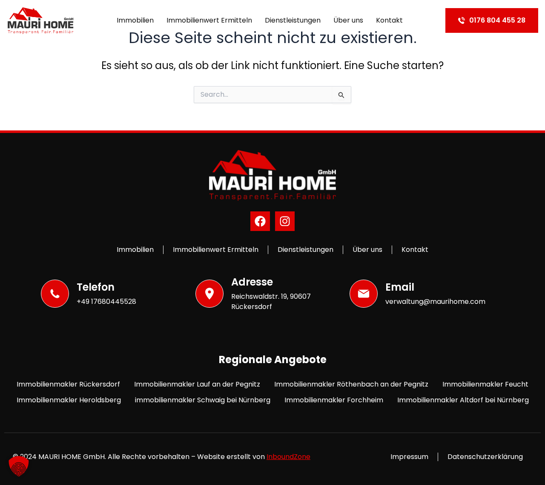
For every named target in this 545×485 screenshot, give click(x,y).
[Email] (364, 294)
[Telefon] (55, 294)
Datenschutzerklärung (485, 457)
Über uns (348, 20)
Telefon (96, 287)
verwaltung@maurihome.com (435, 301)
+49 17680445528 (106, 301)
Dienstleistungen (293, 20)
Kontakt (389, 20)
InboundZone (288, 457)
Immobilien (135, 20)
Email (399, 287)
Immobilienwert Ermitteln (209, 20)
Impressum (409, 457)
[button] (18, 466)
